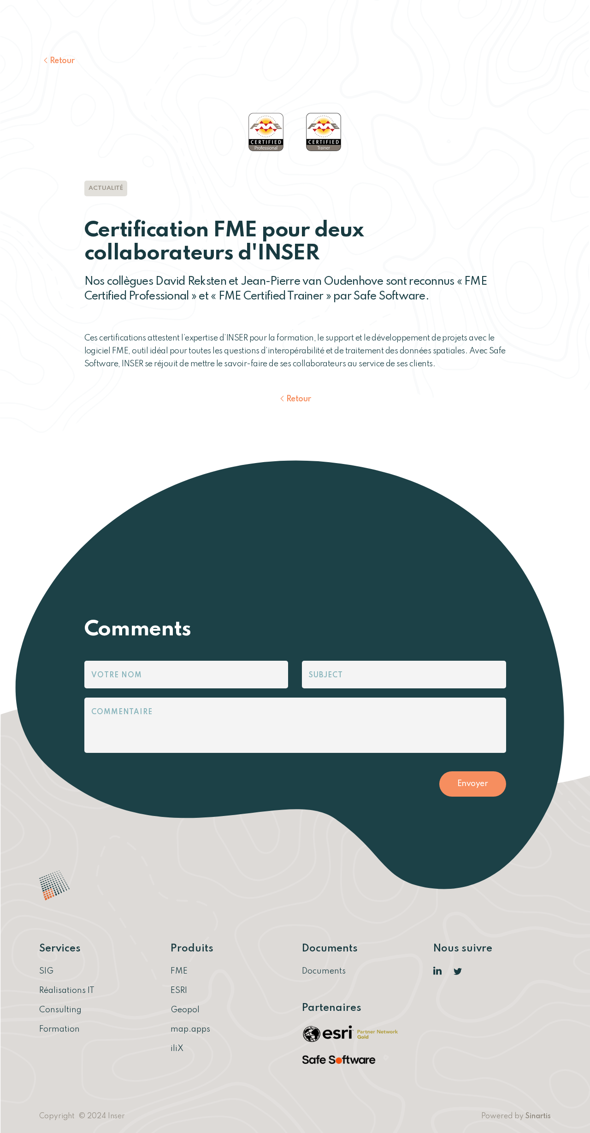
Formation (59, 1029)
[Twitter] (458, 971)
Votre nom (116, 675)
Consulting (60, 1010)
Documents (324, 971)
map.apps (190, 1029)
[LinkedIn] (437, 971)
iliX (177, 1049)
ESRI (179, 990)
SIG (46, 971)
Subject (326, 675)
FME (179, 971)
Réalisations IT (66, 990)
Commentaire (122, 712)
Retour (62, 61)
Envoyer (472, 784)
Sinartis (538, 1116)
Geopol (185, 1010)
